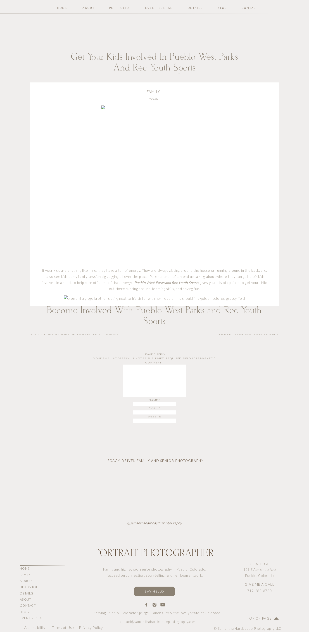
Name (154, 400)
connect (215, 588)
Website (154, 416)
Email (154, 408)
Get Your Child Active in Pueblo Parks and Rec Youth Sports (75, 334)
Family (153, 91)
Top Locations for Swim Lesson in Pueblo (247, 334)
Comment (154, 362)
